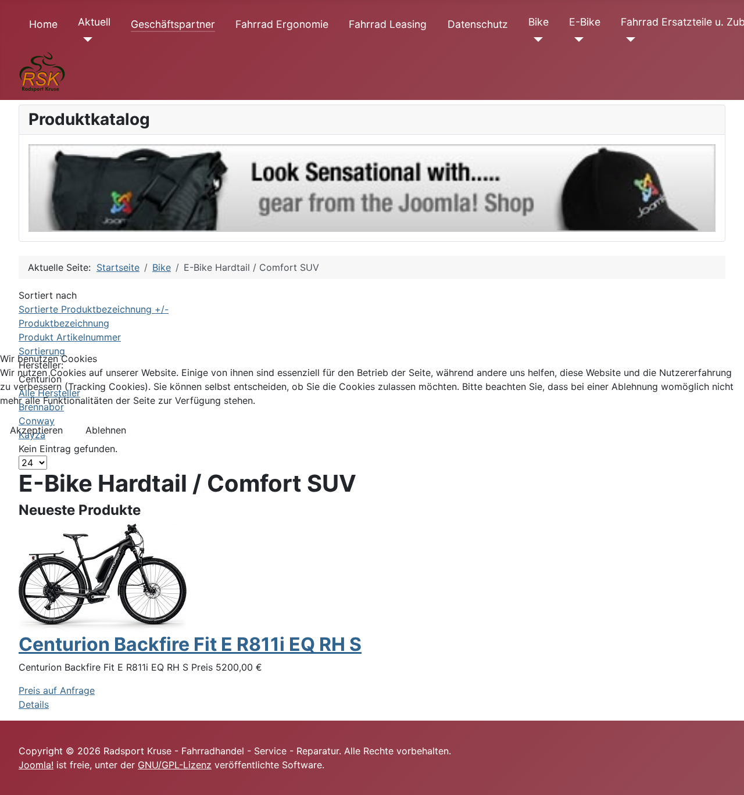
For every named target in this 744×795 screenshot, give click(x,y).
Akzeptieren (36, 430)
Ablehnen (105, 430)
